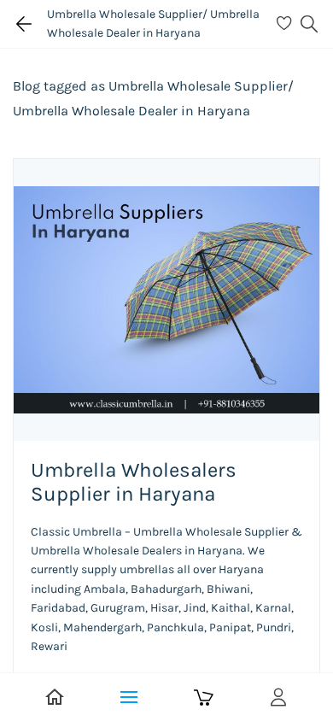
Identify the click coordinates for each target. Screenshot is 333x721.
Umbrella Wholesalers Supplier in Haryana (134, 482)
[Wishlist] (286, 24)
